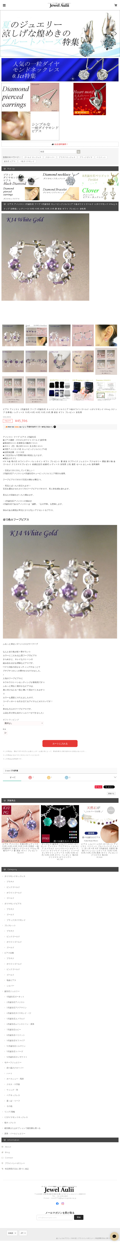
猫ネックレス (10, 1122)
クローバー (50, 157)
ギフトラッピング (11, 719)
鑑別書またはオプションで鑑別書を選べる (22, 1128)
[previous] (4, 33)
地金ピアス (11, 980)
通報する (111, 793)
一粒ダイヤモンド (27, 161)
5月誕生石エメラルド (16, 1018)
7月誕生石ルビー (14, 1029)
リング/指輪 (9, 1111)
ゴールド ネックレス (32, 157)
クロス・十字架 (13, 1084)
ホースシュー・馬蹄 (15, 1079)
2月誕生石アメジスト (16, 1002)
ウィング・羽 (12, 1090)
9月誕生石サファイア (16, 1040)
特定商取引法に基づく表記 (17, 1169)
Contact (9, 1157)
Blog (7, 1152)
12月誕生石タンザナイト (17, 1057)
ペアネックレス (13, 1095)
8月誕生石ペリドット (16, 1035)
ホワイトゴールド (14, 892)
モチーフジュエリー (13, 1062)
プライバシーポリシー (15, 1163)
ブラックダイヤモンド (16, 920)
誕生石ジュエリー (12, 991)
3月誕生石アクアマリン (17, 1007)
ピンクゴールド (13, 887)
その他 (9, 1106)
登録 (79, 1217)
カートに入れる (60, 743)
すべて (13, 777)
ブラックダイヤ (85, 157)
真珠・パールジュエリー (14, 1133)
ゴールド (10, 898)
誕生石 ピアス (10, 161)
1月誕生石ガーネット (15, 996)
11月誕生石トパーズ (15, 1051)
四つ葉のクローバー (15, 1068)
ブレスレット (10, 925)
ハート (9, 1073)
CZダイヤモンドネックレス (16, 1117)
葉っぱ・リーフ (13, 1101)
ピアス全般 (9, 953)
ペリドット (101, 157)
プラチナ (10, 881)
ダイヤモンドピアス (13, 903)
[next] (115, 33)
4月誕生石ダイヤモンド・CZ (19, 1013)
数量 (4, 729)
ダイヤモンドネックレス (14, 876)
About (8, 1147)
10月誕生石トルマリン (16, 1046)
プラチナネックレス (67, 157)
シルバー (10, 986)
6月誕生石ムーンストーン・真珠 (20, 1024)
